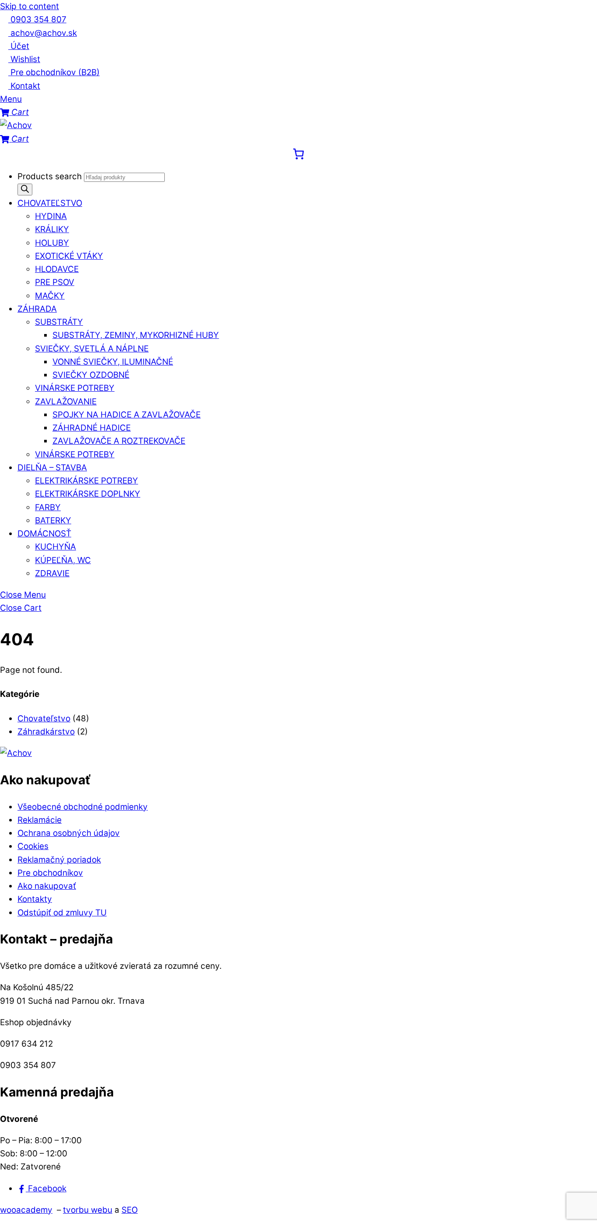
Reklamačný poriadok (59, 860)
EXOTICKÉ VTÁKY (69, 256)
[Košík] (298, 154)
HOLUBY (52, 243)
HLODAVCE (57, 269)
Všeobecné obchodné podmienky (82, 807)
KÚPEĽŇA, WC (63, 560)
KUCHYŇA (55, 547)
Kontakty (34, 899)
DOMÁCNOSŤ (44, 534)
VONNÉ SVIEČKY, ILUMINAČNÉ (112, 362)
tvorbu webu (87, 1210)
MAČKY (50, 296)
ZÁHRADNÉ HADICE (91, 428)
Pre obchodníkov (50, 873)
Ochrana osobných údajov (68, 833)
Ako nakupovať (46, 886)
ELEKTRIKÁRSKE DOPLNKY (87, 494)
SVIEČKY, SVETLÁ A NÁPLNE (92, 349)
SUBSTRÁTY (59, 322)
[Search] (24, 189)
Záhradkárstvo (46, 732)
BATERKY (53, 520)
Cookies (33, 846)
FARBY (48, 507)
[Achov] (16, 125)
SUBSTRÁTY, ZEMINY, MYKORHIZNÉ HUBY (135, 335)
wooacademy (26, 1210)
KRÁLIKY (52, 229)
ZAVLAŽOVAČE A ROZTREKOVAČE (118, 441)
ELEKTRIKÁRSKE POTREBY (86, 481)
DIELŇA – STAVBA (52, 468)
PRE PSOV (54, 282)
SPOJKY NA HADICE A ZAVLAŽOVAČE (126, 415)
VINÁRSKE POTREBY (75, 388)
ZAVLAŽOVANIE (66, 402)
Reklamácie (39, 820)
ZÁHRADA (37, 309)
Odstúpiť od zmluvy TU (62, 913)
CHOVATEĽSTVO (49, 203)
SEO (129, 1210)
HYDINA (51, 216)
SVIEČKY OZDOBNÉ (90, 375)
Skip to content (29, 6)
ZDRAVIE (52, 573)
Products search (50, 176)
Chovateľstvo (43, 718)
